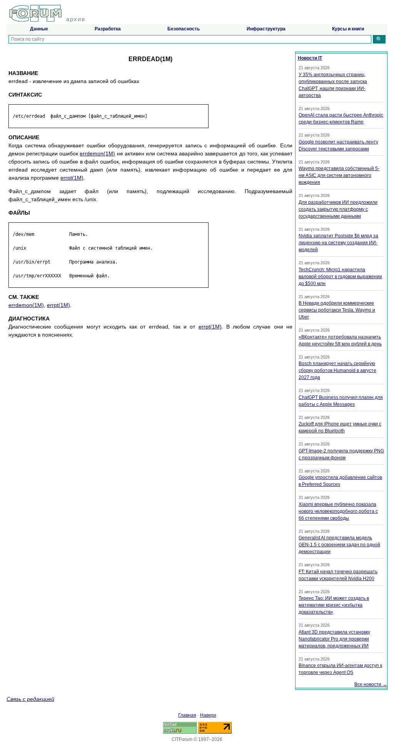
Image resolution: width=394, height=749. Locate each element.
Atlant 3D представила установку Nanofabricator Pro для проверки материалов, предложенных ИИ (334, 639)
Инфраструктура (266, 29)
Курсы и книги (348, 29)
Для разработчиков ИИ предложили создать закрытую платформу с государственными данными (338, 209)
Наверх (208, 715)
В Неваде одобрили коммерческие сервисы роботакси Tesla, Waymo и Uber (337, 310)
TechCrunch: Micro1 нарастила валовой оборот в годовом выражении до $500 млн (340, 276)
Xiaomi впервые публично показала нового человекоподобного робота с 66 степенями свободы (338, 511)
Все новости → (370, 684)
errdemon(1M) (97, 153)
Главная (187, 715)
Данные (39, 29)
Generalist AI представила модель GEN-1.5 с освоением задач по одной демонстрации (339, 544)
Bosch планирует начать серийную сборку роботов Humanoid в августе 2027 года (337, 370)
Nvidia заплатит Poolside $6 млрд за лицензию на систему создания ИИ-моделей (338, 242)
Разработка (108, 29)
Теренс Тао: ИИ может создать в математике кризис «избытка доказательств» (334, 605)
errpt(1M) (71, 178)
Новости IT (310, 58)
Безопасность (183, 29)
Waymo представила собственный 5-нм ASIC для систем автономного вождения (339, 175)
